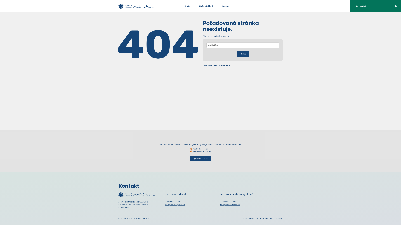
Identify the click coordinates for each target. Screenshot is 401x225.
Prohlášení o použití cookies (255, 218)
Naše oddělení (206, 6)
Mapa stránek (276, 218)
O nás (187, 6)
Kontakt (226, 6)
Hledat (243, 54)
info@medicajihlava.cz (175, 204)
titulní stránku (224, 65)
